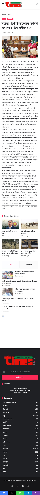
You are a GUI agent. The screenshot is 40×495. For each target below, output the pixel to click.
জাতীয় (5, 439)
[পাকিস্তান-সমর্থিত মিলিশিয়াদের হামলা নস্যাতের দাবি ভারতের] (10, 244)
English (5, 409)
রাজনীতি (10, 19)
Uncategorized (8, 419)
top (9, 14)
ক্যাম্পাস (5, 432)
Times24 (33, 481)
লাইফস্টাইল (6, 465)
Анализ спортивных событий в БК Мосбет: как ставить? (18, 307)
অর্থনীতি (5, 422)
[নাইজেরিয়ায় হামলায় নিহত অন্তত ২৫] (30, 224)
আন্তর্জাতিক (6, 429)
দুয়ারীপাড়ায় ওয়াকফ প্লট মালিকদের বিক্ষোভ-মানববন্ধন (24, 272)
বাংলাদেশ (5, 449)
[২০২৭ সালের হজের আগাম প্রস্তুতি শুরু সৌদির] (30, 244)
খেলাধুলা (5, 435)
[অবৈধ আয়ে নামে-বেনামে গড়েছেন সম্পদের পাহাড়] (7, 292)
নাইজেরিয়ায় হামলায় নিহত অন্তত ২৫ (28, 232)
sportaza (6, 412)
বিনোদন (5, 452)
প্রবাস (4, 445)
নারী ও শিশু (6, 442)
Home (5, 14)
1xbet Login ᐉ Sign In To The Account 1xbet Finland (18, 299)
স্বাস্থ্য (4, 472)
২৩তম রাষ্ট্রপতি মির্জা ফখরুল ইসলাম (9, 232)
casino (5, 406)
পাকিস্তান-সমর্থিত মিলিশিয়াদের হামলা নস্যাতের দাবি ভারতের (10, 252)
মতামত (5, 459)
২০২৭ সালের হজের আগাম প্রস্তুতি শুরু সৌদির (28, 252)
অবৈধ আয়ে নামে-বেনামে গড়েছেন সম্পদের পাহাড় (25, 290)
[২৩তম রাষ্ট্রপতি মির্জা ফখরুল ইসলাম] (10, 224)
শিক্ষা (4, 469)
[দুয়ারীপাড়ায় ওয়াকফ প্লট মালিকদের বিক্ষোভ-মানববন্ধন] (7, 275)
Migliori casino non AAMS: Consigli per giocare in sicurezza (19, 282)
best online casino (9, 402)
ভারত (4, 455)
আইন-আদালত (7, 426)
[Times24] (13, 4)
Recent (10, 264)
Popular (29, 264)
